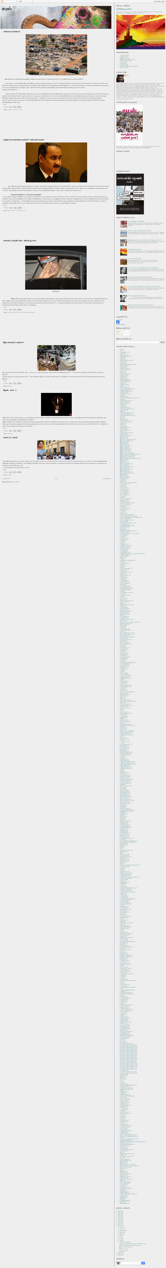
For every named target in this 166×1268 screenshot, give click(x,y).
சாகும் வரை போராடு (124, 675)
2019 (119, 1214)
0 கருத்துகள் (6, 430)
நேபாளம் (122, 862)
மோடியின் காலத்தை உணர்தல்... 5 (128, 1063)
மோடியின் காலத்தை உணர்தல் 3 (127, 1059)
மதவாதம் (122, 976)
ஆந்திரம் (122, 423)
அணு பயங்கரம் (123, 365)
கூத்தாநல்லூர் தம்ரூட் (125, 630)
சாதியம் (122, 683)
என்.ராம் (122, 512)
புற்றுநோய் (122, 936)
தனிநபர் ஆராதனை (124, 780)
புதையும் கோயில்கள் (125, 926)
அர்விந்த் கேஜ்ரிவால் (124, 380)
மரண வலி (122, 985)
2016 (119, 1219)
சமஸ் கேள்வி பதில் (124, 663)
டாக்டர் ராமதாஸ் (124, 741)
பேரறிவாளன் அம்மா (124, 955)
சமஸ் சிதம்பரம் (123, 665)
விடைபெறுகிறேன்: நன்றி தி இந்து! (136, 221)
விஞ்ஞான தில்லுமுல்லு (125, 1140)
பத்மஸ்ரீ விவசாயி (124, 875)
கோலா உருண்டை (124, 642)
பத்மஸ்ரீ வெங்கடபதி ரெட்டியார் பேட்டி (128, 877)
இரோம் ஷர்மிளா (124, 470)
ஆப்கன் (122, 424)
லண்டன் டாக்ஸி (124, 1098)
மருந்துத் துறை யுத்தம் (125, 992)
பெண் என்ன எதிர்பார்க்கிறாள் (127, 941)
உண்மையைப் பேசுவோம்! (11, 32)
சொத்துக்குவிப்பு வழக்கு (125, 734)
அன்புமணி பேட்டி (124, 407)
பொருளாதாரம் (123, 957)
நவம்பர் (121, 1229)
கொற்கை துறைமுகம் (125, 639)
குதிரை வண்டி (123, 612)
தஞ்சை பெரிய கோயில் (125, 752)
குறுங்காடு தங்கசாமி (125, 623)
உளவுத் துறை (123, 490)
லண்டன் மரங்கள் (124, 1100)
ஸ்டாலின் (122, 1186)
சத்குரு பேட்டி (123, 653)
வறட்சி (121, 1118)
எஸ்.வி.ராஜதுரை (124, 524)
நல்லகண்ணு (123, 831)
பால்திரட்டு (122, 894)
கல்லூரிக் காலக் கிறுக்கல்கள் (127, 560)
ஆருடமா (122, 431)
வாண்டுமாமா (123, 1124)
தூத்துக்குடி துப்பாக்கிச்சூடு (126, 810)
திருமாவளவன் (123, 798)
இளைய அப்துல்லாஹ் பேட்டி (126, 473)
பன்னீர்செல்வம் (123, 882)
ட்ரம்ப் (121, 740)
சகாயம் (122, 646)
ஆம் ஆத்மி (122, 426)
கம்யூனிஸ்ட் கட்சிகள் (125, 545)
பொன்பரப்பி (122, 961)
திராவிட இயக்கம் (124, 792)
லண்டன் (122, 62)
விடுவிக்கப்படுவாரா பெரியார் (126, 1144)
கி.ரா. (121, 596)
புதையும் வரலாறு (124, 928)
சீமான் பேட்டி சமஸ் (124, 708)
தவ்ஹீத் (122, 773)
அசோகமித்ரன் (123, 355)
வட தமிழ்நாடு (123, 1109)
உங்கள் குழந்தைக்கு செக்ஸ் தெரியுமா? (137, 295)
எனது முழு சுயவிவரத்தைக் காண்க (124, 98)
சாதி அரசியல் (123, 681)
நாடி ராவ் (122, 839)
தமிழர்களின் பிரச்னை (125, 768)
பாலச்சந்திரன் (123, 897)
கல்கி (121, 559)
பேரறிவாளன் (123, 953)
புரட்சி (121, 930)
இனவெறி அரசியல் (124, 477)
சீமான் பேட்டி (123, 706)
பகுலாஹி (122, 867)
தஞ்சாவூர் (122, 749)
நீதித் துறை (122, 851)
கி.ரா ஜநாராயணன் (124, 595)
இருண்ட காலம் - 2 (9, 390)
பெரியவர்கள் (123, 943)
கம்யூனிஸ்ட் (123, 544)
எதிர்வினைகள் (123, 501)
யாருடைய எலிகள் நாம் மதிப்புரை (127, 1073)
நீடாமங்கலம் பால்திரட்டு (125, 850)
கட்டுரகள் (122, 536)
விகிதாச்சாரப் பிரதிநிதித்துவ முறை (128, 1136)
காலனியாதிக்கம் (124, 585)
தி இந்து (122, 784)
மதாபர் (121, 977)
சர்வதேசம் (122, 667)
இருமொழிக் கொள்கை (125, 469)
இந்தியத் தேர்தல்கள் (125, 449)
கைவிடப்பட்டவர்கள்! (10, 437)
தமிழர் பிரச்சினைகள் (125, 767)
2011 (119, 1253)
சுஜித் (121, 718)
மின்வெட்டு (122, 1023)
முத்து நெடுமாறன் (124, 1026)
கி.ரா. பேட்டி (122, 598)
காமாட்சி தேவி (123, 580)
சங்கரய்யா (122, 650)
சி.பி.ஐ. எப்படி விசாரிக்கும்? (126, 692)
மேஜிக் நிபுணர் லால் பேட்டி (126, 1035)
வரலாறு (122, 1114)
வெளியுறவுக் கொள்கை (125, 1156)
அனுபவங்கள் (123, 65)
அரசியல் (122, 383)
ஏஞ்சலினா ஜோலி (124, 526)
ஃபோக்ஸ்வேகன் (124, 532)
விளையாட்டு (123, 1151)
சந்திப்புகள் (20, 210)
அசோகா (122, 357)
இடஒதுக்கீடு (123, 436)
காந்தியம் (122, 576)
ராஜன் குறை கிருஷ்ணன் (126, 1089)
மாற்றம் (122, 1015)
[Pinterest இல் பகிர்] (21, 107)
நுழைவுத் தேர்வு (123, 855)
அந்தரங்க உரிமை (124, 373)
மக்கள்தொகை (123, 969)
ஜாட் (121, 1169)
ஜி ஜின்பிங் (122, 1171)
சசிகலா (122, 651)
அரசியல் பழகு (123, 384)
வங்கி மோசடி (123, 1104)
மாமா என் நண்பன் (124, 1011)
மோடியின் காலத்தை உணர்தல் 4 (127, 1061)
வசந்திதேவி (123, 1106)
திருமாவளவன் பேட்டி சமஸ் (126, 800)
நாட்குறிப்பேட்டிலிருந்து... (125, 838)
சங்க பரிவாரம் (123, 649)
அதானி (122, 371)
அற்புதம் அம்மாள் (124, 402)
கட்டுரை (122, 537)
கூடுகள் (122, 627)
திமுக (121, 788)
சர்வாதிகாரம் (123, 669)
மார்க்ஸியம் (122, 1014)
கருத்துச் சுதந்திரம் (124, 555)
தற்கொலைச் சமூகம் (125, 776)
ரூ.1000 (122, 1093)
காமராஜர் (122, 579)
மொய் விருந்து (123, 1038)
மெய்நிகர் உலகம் (124, 1032)
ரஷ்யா (121, 1079)
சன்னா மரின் (123, 673)
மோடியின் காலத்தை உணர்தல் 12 (127, 1049)
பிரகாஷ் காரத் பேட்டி (124, 909)
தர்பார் (121, 769)
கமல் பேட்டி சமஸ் (124, 548)
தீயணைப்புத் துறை (124, 808)
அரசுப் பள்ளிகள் (124, 387)
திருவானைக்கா (123, 802)
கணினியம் (122, 540)
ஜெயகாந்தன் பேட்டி (124, 1173)
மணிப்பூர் (122, 975)
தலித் (121, 771)
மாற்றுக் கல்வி (123, 1019)
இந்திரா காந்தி (123, 459)
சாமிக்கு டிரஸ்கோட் (124, 686)
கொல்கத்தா (123, 638)
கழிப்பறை (122, 565)
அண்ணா (122, 363)
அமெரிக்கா (122, 377)
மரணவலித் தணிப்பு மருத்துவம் (127, 987)
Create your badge (120, 324)
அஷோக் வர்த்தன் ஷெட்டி (126, 412)
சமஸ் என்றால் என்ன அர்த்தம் (127, 662)
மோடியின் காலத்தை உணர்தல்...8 (127, 1069)
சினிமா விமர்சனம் (124, 704)
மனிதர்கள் (122, 63)
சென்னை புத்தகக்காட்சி (125, 732)
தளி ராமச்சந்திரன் (124, 775)
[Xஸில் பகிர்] (17, 107)
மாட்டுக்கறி (122, 1002)
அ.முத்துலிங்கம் (124, 352)
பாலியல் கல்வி (123, 901)
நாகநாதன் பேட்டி (124, 835)
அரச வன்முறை (123, 381)
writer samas (123, 1203)
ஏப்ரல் (121, 1238)
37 (121, 351)
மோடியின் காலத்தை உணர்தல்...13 (128, 1065)
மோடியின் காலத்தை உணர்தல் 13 (127, 1050)
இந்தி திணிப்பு (123, 442)
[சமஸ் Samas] (117, 323)
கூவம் (121, 631)
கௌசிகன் (122, 645)
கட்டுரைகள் (20, 109)
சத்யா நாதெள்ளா (124, 657)
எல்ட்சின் (122, 506)
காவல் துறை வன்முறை (125, 588)
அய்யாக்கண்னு (123, 379)
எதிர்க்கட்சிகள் (123, 500)
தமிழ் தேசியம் (123, 759)
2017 (119, 1217)
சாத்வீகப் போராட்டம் (124, 678)
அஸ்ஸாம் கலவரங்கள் (125, 414)
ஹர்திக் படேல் (123, 1196)
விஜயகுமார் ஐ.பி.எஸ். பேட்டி (126, 1153)
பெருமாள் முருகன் (124, 949)
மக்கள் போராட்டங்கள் (125, 968)
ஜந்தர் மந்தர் (123, 1161)
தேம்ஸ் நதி (122, 816)
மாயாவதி (122, 1012)
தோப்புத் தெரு (123, 822)
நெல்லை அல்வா (124, 859)
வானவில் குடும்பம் (124, 1133)
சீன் (121, 709)
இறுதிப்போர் (123, 474)
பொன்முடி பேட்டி (124, 963)
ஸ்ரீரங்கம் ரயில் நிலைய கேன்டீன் (127, 1194)
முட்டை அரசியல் (124, 1024)
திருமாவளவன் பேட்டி (125, 799)
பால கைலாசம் (123, 896)
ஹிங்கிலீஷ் (122, 1198)
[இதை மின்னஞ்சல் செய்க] (13, 107)
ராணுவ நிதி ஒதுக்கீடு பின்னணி (127, 1085)
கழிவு (121, 567)
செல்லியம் (122, 726)
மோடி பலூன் (123, 1042)
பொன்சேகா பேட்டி (124, 960)
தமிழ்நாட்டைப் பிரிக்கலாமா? (126, 763)
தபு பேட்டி (122, 756)
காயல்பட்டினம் (123, 581)
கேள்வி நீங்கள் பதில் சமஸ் (126, 634)
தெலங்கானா (123, 814)
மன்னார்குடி (123, 996)
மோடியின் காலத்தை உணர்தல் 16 (127, 1053)
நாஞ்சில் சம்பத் (123, 837)
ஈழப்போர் (15, 109)
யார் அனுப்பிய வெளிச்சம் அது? (127, 1071)
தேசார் (121, 815)
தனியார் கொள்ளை (124, 781)
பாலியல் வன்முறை (124, 902)
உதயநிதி (122, 485)
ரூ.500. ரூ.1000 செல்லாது (126, 1096)
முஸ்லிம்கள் (123, 1030)
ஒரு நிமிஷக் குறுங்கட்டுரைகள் (127, 530)
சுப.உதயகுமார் (123, 716)
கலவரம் (122, 564)
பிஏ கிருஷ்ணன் (123, 906)
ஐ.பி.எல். (122, 528)
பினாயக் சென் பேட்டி (125, 916)
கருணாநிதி (123, 551)
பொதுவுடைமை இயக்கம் (126, 956)
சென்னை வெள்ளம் (124, 733)
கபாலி (121, 541)
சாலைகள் (122, 688)
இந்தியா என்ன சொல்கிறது (126, 453)
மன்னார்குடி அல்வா (124, 998)
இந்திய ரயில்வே (123, 447)
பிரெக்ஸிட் (122, 914)
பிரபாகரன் (122, 910)
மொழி (121, 1039)
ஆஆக (121, 416)
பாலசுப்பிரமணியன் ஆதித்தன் (127, 898)
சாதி (121, 679)
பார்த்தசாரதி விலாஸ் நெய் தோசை (128, 888)
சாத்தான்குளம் (123, 677)
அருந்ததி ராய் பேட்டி (124, 394)
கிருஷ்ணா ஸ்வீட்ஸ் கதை (126, 604)
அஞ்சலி (122, 359)
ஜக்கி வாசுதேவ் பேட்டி (125, 1160)
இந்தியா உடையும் (124, 451)
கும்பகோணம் (123, 618)
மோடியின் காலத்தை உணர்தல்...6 (127, 1066)
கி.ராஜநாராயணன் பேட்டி (125, 600)
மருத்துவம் (122, 991)
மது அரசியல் (123, 979)
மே (120, 1237)
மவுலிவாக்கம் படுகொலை (126, 994)
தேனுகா (122, 819)
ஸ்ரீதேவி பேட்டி (123, 1191)
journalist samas (124, 1200)
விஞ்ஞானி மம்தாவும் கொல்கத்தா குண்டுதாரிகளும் (132, 1141)
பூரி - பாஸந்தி (123, 940)
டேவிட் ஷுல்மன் (123, 748)
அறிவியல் (122, 404)
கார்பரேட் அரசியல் (124, 583)
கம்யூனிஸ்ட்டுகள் (124, 547)
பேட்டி (121, 951)
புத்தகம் (122, 921)
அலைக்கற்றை (123, 396)
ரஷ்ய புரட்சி (122, 1078)
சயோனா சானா (123, 666)
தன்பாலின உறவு (123, 777)
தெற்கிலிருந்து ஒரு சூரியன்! (124, 9)
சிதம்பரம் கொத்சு (124, 694)
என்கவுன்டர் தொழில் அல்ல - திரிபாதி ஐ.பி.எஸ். (20, 241)
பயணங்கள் (123, 879)
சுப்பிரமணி (122, 714)
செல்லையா (122, 728)
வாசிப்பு (122, 1122)
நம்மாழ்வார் (122, 828)
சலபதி (121, 670)
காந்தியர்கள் (123, 577)
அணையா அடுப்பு (124, 368)
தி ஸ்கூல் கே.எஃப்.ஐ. (125, 785)
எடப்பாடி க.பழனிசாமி (125, 498)
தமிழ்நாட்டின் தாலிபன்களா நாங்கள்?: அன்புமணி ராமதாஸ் (23, 140)
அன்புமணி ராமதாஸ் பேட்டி (12, 210)
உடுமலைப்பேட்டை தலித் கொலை (127, 482)
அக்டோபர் (122, 1230)
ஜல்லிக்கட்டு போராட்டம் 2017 (127, 1164)
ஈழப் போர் (122, 479)
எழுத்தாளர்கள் (123, 509)
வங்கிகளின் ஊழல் (124, 1105)
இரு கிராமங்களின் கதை (126, 466)
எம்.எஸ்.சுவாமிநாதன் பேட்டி (126, 502)
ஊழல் (121, 497)
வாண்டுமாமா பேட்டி (124, 1125)
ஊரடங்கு (122, 496)
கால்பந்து (122, 584)
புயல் (121, 929)
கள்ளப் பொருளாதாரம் (125, 568)
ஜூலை (121, 1234)
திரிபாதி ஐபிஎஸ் (32, 312)
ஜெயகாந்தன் (123, 1172)
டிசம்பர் (121, 1227)
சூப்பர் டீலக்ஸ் (123, 720)
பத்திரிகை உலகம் (124, 871)
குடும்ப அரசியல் (124, 608)
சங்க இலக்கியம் (124, 647)
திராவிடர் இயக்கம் (124, 794)
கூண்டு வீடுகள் (124, 628)
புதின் (121, 924)
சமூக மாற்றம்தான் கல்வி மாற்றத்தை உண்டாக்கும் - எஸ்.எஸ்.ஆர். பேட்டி (144, 286)
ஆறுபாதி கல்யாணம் (125, 435)
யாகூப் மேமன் (123, 1070)
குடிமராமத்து (123, 607)
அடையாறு (122, 361)
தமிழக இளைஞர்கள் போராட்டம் (127, 764)
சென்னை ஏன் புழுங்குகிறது (126, 730)
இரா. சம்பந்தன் (123, 465)
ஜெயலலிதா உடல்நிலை (125, 1179)
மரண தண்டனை (124, 984)
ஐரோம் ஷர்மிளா (123, 529)
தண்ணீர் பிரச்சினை (124, 753)
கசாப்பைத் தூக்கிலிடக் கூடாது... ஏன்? (129, 533)
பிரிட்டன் (122, 913)
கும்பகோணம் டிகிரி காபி (125, 619)
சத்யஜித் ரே (122, 655)
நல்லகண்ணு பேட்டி (124, 832)
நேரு (121, 863)
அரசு (121, 385)
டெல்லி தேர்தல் (123, 747)
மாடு (121, 1003)
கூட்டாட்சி (122, 626)
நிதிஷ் (121, 846)
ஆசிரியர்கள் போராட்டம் (125, 420)
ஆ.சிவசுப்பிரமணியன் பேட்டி (126, 415)
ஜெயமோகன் (123, 1175)
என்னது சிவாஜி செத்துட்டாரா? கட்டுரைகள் (130, 517)
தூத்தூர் (122, 812)
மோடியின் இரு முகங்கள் (126, 1043)
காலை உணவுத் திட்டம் (125, 587)
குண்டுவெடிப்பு (123, 610)
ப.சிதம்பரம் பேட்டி (124, 866)
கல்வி (121, 561)
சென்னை (122, 729)
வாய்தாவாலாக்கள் (124, 1126)
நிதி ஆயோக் (123, 843)
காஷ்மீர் (122, 594)
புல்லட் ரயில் (122, 932)
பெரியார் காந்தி (123, 945)
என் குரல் (122, 510)
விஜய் (121, 1152)
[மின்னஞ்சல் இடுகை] (10, 107)
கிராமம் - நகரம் (123, 602)
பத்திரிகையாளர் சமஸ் (125, 873)
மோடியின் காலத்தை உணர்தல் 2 (127, 1057)
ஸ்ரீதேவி (122, 1190)
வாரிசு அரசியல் (123, 1129)
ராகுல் (121, 1082)
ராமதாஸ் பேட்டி (123, 1086)
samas (122, 1202)
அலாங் (121, 395)
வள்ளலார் (122, 1116)
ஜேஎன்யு (122, 1180)
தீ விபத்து (122, 807)
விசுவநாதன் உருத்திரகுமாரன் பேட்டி (128, 1139)
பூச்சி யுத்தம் (123, 939)
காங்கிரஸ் (122, 571)
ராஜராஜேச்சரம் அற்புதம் (125, 1088)
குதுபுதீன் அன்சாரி (124, 614)
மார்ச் (121, 1240)
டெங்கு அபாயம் (123, 745)
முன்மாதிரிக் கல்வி (124, 1028)
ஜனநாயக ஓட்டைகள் (125, 1167)
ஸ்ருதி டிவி (122, 1195)
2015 (121, 349)
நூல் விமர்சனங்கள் (124, 857)
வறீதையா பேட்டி (123, 1120)
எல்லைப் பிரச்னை (124, 508)
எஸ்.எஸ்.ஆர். (123, 521)
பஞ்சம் (121, 869)
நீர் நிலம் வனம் (123, 58)
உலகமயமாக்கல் (123, 489)
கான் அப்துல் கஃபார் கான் (126, 592)
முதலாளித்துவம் (124, 1027)
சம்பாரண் (122, 659)
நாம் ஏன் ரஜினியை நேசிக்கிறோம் (127, 841)
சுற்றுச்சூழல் (123, 717)
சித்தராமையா (123, 693)
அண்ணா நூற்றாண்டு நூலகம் (127, 364)
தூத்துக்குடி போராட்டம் (125, 811)
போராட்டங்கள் (123, 967)
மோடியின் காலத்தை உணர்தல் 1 (127, 1045)
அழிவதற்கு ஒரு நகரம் (125, 400)
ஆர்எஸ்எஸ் (122, 428)
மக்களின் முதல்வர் (124, 971)
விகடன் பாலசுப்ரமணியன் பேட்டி (127, 1134)
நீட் (121, 849)
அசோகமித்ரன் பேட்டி (125, 356)
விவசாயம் (122, 1147)
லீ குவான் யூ (123, 1101)
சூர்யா (121, 722)
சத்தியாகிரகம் (123, 654)
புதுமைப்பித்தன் (123, 925)
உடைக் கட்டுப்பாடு (124, 483)
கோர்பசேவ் (122, 641)
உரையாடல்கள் (123, 67)
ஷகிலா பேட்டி (123, 1184)
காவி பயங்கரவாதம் (124, 590)
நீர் (120, 853)
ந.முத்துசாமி (123, 823)
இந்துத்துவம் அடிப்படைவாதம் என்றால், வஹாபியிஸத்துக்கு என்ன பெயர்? (145, 240)
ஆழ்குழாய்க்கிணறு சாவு (126, 432)
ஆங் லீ (121, 418)
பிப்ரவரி (121, 1251)
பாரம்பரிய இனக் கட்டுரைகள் (126, 892)
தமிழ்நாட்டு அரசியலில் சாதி (126, 761)
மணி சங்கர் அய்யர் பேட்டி (126, 973)
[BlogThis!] (15, 107)
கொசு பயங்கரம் (123, 635)
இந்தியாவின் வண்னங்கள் (126, 457)
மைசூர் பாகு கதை (124, 1037)
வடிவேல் (122, 1110)
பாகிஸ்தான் (123, 886)
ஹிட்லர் (122, 1199)
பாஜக (121, 905)
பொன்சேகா (123, 959)
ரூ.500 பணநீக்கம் (124, 1094)
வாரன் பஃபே (123, 1128)
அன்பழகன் (122, 406)
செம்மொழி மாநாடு (124, 724)
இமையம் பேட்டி (123, 462)
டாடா (121, 743)
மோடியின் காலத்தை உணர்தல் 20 (127, 1058)
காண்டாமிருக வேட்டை (125, 572)
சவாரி (121, 671)
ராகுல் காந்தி (123, 1083)
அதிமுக (122, 372)
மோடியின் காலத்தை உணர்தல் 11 (127, 1047)
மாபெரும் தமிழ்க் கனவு (125, 1010)
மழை (121, 995)
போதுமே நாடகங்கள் (125, 964)
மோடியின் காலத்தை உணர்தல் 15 (127, 1051)
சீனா (121, 710)
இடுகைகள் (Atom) (14, 481)
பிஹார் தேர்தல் (123, 917)
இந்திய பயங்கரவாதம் (125, 446)
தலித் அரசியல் (123, 772)
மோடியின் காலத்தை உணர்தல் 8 (127, 1062)
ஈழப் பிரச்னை (10, 109)
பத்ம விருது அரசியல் (125, 874)
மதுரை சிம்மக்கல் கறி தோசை (127, 980)
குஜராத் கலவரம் (124, 624)
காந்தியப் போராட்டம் (124, 575)
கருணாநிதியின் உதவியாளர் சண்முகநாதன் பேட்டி (131, 553)
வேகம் (121, 1157)
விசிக (121, 1137)
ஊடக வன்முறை (124, 494)
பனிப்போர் (122, 883)
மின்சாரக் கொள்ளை (125, 1022)
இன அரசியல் (123, 475)
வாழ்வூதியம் (123, 1132)
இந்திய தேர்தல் (123, 445)
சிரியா (121, 697)
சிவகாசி (122, 698)
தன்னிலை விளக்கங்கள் (125, 779)
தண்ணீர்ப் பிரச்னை (124, 755)
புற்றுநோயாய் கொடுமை (125, 937)
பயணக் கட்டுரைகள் (125, 878)
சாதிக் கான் (123, 682)
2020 (119, 1212)
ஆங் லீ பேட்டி (123, 419)
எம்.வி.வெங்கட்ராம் (124, 504)
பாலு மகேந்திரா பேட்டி (125, 904)
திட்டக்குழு (122, 787)
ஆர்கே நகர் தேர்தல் (124, 430)
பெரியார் (122, 944)
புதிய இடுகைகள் (6, 478)
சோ (121, 736)
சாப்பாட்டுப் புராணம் (124, 61)
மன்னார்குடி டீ (123, 999)
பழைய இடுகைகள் (107, 478)
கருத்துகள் (121, 334)
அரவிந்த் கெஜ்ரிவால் (125, 390)
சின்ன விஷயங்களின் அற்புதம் (127, 701)
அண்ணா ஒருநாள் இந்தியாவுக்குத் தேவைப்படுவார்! (140, 277)
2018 (119, 1216)
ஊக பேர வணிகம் (124, 492)
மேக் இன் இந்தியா (124, 1034)
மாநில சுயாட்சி (123, 1007)
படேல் (121, 870)
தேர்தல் (122, 818)
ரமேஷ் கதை (123, 1075)
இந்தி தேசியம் (123, 443)
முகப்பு (56, 478)
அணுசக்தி (122, 367)
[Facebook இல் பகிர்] (19, 107)
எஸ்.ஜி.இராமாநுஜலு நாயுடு (126, 525)
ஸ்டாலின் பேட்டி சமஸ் (125, 1188)
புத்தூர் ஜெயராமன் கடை (125, 922)
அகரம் (121, 353)
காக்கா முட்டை (123, 569)
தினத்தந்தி (122, 806)
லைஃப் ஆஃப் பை (124, 1102)
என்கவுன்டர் (9, 312)
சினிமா (122, 702)
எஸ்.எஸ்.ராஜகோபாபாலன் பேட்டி (127, 522)
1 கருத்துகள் (6, 107)
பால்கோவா (122, 893)
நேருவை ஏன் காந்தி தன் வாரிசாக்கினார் (129, 865)
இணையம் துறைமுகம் (125, 441)
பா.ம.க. (25, 210)
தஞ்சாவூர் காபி (123, 751)
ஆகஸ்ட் (122, 1232)
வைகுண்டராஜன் (124, 1159)
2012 (119, 1225)
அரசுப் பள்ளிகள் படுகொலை (126, 388)
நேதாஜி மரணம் (123, 861)
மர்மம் (121, 983)
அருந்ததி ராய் (123, 392)
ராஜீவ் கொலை (123, 1092)
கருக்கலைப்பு (123, 549)
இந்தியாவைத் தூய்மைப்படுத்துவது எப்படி (129, 458)
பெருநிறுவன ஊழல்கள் (125, 947)
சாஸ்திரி (122, 689)
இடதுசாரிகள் (123, 438)
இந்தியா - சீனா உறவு (125, 450)
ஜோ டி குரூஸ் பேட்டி (124, 1181)
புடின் (121, 918)
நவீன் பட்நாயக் (123, 834)
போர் (121, 965)
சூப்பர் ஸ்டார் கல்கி (124, 721)
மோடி (121, 1041)
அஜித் (121, 411)
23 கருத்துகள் (6, 207)
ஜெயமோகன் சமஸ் (124, 1176)
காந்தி (121, 573)
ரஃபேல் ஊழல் (123, 1074)
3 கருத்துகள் (6, 309)
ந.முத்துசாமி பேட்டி (124, 824)
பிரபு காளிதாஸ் (123, 912)
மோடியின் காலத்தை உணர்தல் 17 (127, 1054)
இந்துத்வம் (122, 461)
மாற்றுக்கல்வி (123, 1020)
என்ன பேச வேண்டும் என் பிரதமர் (128, 66)
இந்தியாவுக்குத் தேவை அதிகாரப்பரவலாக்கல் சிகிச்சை (140, 305)
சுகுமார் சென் (123, 712)
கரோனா (122, 557)
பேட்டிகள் (122, 952)
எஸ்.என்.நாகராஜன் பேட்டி (126, 520)
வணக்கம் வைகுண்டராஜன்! (134, 258)
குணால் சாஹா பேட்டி (125, 611)
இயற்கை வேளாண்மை (125, 463)
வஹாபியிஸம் (123, 1121)
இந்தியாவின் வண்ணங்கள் (126, 59)
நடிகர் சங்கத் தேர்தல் (125, 827)
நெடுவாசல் (122, 858)
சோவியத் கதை (123, 739)
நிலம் (121, 847)
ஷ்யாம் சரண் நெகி (124, 1183)
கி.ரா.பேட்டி (122, 599)
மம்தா (121, 981)
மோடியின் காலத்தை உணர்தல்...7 (127, 1067)
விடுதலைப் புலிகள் (124, 1143)
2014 (119, 1222)
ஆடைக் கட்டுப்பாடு (124, 422)
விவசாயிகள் (123, 1148)
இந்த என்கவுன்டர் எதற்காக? (13, 342)
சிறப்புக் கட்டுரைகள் (124, 700)
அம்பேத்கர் (122, 376)
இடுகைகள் (121, 331)
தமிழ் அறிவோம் (124, 760)
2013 (119, 1224)
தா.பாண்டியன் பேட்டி (124, 783)
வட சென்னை (123, 1108)
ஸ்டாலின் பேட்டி (123, 1187)
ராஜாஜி (121, 1090)
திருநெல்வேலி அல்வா (125, 796)
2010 (119, 1255)
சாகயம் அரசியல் (124, 674)
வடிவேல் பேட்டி (123, 1112)
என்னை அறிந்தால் (124, 518)
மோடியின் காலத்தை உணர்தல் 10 (127, 1046)
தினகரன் (122, 804)
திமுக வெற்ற (123, 790)
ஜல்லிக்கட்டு (123, 1163)
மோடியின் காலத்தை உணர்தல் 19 (127, 1055)
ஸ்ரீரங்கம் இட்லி (123, 1192)
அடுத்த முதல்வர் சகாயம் (126, 360)
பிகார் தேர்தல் (123, 908)
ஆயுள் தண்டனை (124, 427)
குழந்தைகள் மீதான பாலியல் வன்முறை (129, 622)
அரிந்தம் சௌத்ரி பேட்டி (125, 391)
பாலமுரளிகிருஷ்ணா (124, 900)
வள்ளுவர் (122, 1117)
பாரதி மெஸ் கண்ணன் (125, 890)
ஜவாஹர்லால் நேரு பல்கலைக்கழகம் (128, 1165)
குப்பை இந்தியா (123, 616)
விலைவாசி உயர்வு (124, 1145)
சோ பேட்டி (122, 737)
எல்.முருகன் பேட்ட (124, 505)
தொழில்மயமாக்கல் (124, 820)
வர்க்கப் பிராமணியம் (125, 1113)
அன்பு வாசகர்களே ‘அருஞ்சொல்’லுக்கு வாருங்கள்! (139, 230)
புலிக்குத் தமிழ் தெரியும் (125, 933)
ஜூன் (121, 1235)
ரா (120, 1081)
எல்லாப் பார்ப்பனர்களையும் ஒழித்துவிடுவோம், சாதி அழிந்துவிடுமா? (143, 267)
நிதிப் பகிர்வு (123, 845)
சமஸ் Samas (119, 319)
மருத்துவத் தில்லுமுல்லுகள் (126, 990)
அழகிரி (122, 399)
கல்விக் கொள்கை (124, 563)
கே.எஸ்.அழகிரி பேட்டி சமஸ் (126, 632)
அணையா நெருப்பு (124, 369)
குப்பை (121, 615)
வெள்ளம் (122, 1155)
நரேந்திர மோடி (123, 830)
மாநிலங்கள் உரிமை (124, 1008)
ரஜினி (121, 1077)
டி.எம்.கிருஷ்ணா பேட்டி (125, 744)
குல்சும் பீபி (122, 620)
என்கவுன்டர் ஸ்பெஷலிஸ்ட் (18, 312)
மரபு (121, 988)
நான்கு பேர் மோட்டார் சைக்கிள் (127, 842)
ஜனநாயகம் (122, 1168)
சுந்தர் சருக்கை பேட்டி (125, 713)
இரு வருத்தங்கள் (124, 467)
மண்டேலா (122, 972)
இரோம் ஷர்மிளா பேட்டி (125, 471)
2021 (119, 1211)
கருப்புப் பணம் (123, 556)
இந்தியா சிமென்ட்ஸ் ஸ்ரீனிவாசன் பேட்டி (129, 454)
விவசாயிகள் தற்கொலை (125, 1149)
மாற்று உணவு (123, 1016)
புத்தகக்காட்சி (123, 920)
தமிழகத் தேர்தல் (124, 765)
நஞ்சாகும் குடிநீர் (124, 826)
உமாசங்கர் (122, 486)
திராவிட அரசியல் (124, 791)
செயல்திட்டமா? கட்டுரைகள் (126, 725)
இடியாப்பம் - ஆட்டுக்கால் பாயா (127, 439)
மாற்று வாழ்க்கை (124, 1018)
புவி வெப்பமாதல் (124, 934)
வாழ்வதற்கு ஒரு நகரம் (125, 1130)
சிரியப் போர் (122, 696)
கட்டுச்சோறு (123, 534)
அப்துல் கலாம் (123, 375)
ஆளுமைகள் (123, 434)
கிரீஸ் (121, 603)
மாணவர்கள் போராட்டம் (125, 1004)
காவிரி (121, 591)
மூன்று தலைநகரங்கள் (125, 1031)
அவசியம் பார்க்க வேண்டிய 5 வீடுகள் (128, 398)
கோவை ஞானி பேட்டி (125, 643)
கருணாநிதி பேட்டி (124, 552)
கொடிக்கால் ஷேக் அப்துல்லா (126, 636)
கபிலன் (122, 543)
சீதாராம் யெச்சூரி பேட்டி (125, 705)
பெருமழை (122, 948)
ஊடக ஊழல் (123, 493)
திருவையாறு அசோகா (125, 803)
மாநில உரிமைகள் (124, 1006)
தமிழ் (121, 757)
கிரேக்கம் (122, 606)
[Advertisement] (14, 125)
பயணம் (122, 881)
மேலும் (5, 104)
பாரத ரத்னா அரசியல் (125, 889)
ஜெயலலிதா (122, 1177)
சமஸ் (7, 8)
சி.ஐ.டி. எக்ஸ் (123, 690)
